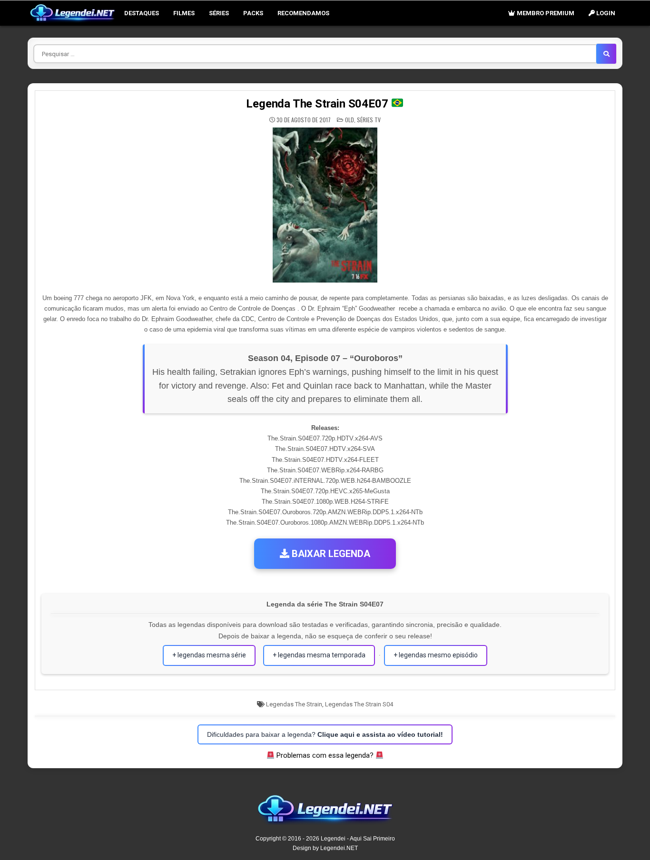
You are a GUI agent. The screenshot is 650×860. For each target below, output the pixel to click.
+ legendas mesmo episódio (436, 655)
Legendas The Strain (294, 704)
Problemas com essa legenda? (325, 755)
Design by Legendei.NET (325, 848)
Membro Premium (544, 13)
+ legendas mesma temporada (319, 655)
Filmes (184, 13)
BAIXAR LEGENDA (329, 553)
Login (605, 13)
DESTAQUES (141, 13)
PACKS (253, 13)
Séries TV (369, 120)
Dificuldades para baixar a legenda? (325, 734)
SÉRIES (219, 13)
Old (349, 120)
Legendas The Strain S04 (359, 704)
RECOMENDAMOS (303, 13)
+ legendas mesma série (209, 655)
